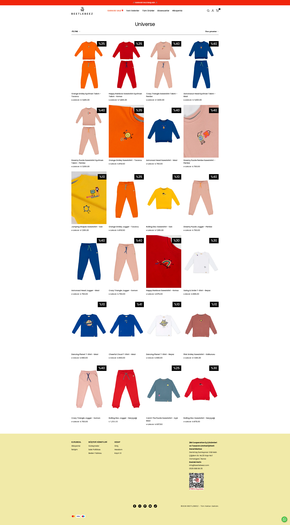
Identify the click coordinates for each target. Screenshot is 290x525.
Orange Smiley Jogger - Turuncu (124, 226)
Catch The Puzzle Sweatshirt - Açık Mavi (162, 419)
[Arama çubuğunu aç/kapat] (208, 10)
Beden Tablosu (95, 453)
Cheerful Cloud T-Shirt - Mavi (122, 354)
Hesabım (118, 449)
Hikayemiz (177, 10)
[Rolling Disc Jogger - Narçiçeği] (126, 389)
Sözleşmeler (93, 446)
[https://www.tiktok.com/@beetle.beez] (155, 506)
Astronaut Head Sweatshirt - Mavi (161, 160)
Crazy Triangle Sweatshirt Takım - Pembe (161, 95)
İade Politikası (94, 449)
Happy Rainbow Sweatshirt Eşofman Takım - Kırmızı (125, 95)
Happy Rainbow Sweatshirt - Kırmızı (162, 290)
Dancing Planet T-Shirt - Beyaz (160, 354)
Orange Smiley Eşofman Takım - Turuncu (86, 95)
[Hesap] (212, 10)
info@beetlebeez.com (199, 465)
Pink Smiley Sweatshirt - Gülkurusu (199, 354)
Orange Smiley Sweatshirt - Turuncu (125, 160)
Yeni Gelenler (132, 10)
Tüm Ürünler (148, 10)
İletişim (74, 449)
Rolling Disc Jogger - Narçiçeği (123, 418)
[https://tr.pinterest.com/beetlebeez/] (145, 506)
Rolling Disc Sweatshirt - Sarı (159, 226)
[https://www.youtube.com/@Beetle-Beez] (150, 506)
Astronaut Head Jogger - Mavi (85, 290)
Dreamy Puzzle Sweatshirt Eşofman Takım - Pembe (87, 161)
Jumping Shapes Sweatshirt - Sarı (87, 226)
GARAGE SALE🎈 (115, 10)
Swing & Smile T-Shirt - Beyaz (197, 290)
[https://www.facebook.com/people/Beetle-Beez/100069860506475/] (134, 506)
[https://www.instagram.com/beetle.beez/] (139, 506)
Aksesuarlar (163, 10)
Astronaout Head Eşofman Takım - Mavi (199, 95)
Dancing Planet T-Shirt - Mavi (84, 354)
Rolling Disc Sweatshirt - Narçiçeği (199, 418)
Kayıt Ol (117, 453)
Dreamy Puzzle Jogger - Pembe (198, 226)
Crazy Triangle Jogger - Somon (123, 290)
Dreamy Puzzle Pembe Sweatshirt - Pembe (199, 161)
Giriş (116, 446)
